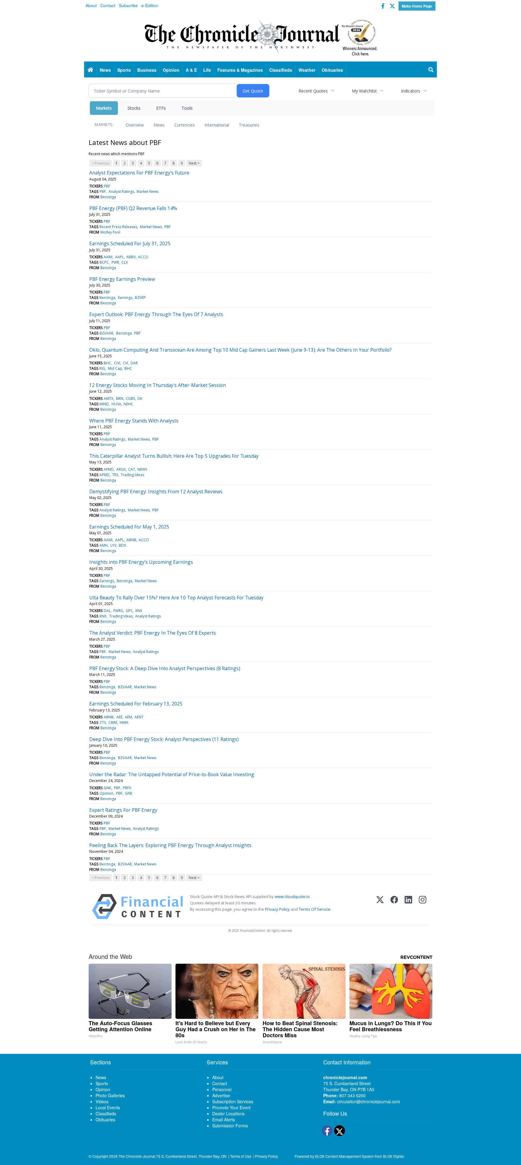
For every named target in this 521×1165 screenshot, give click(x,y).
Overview (135, 125)
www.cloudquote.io (292, 896)
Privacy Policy (277, 909)
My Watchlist (364, 91)
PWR (115, 262)
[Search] (431, 69)
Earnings (125, 297)
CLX (125, 262)
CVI (125, 363)
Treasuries (249, 125)
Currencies (184, 125)
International (216, 125)
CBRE (113, 722)
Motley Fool (110, 232)
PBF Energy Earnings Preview (122, 279)
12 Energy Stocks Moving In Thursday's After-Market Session (157, 385)
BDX (122, 545)
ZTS (102, 722)
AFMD (109, 469)
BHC (107, 363)
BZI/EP (140, 297)
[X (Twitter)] (380, 906)
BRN (119, 398)
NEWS (142, 469)
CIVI (117, 363)
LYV (113, 545)
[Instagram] (422, 906)
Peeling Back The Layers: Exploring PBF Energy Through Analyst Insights (170, 845)
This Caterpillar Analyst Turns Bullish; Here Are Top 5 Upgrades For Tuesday (174, 456)
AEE (119, 717)
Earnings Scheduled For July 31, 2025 (129, 243)
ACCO (143, 256)
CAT (131, 469)
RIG (102, 368)
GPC (129, 610)
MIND (104, 404)
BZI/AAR (106, 333)
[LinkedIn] (408, 906)
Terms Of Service (314, 909)
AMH (103, 545)
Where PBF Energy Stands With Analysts (133, 420)
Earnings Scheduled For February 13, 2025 (135, 703)
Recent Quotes (313, 91)
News (159, 125)
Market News (148, 191)
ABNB (131, 539)
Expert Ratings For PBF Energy (123, 810)
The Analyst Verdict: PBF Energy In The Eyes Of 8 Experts (152, 633)
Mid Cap (115, 368)
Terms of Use (240, 1156)
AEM (128, 717)
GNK (107, 787)
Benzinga (108, 196)
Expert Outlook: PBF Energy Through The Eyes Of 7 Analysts (156, 314)
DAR (134, 363)
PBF (107, 186)
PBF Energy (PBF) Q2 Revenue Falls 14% (133, 208)
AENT (139, 717)
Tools (187, 108)
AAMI (108, 256)
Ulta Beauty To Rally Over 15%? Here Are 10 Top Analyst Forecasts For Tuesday (176, 597)
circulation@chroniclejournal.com (368, 1101)
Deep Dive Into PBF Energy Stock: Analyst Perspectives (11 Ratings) (164, 739)
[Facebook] (394, 906)
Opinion (106, 793)
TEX (115, 474)
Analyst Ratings (121, 191)
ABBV (131, 256)
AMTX (108, 398)
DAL (107, 610)
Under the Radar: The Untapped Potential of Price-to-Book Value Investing (171, 774)
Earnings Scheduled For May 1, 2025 (129, 526)
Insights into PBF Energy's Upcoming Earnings (141, 562)
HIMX (124, 722)
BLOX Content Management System (344, 1156)
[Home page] (260, 36)
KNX (138, 610)
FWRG (118, 610)
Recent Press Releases (118, 226)
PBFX (127, 787)
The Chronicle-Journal (136, 1156)
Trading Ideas (132, 474)
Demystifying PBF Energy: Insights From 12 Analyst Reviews (156, 491)
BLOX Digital (393, 1156)
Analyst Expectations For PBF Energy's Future (139, 172)
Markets (104, 108)
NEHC (128, 404)
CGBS (130, 398)
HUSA (116, 404)
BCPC (104, 262)
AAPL (119, 256)
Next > (194, 163)
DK (139, 398)
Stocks (134, 108)
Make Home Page (417, 6)
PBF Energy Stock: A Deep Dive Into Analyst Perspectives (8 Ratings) (164, 668)
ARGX (121, 469)
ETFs (161, 108)
